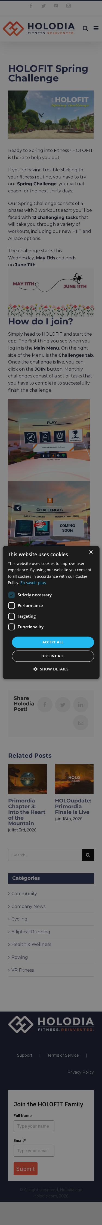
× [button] (91, 552)
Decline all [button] (52, 656)
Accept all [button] (53, 642)
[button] (51, 669)
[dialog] (50, 612)
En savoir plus (33, 582)
